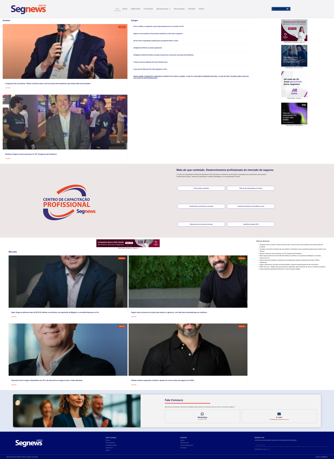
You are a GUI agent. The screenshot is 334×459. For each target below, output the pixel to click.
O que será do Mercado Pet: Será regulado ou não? (150, 69)
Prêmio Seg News (179, 9)
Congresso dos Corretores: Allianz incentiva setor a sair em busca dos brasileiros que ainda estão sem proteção (47, 83)
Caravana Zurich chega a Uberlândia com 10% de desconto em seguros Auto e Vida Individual (46, 380)
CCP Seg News (148, 9)
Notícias (125, 9)
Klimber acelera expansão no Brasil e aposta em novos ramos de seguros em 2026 (162, 380)
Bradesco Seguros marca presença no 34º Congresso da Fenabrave (31, 154)
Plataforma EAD (135, 9)
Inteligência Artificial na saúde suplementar (147, 48)
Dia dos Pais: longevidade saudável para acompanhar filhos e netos (155, 41)
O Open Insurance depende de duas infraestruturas (150, 62)
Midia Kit (201, 9)
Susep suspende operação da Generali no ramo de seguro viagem (280, 269)
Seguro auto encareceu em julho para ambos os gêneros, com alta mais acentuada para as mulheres (169, 312)
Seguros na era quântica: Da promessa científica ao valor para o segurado (157, 33)
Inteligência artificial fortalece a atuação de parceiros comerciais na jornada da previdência (163, 55)
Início (117, 9)
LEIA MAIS (8, 87)
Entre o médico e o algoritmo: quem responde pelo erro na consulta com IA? (158, 26)
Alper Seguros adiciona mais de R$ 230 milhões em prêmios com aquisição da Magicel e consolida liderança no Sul (55, 312)
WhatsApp (202, 417)
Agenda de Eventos (162, 9)
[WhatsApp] (202, 414)
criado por (321, 457)
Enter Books (191, 9)
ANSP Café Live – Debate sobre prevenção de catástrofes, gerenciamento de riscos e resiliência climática (292, 267)
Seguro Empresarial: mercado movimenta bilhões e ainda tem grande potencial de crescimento (289, 264)
